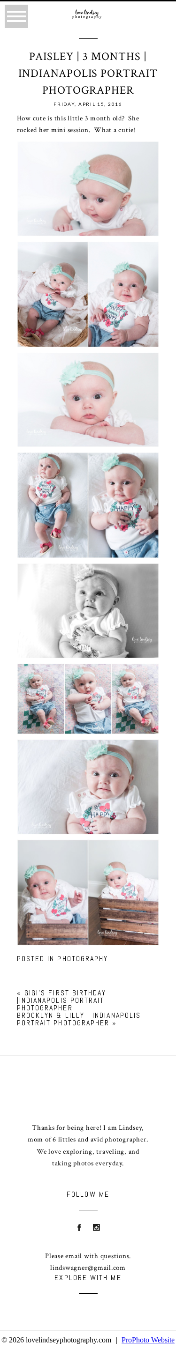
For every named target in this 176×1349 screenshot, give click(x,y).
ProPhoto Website (148, 1340)
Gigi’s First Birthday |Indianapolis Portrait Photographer (62, 1000)
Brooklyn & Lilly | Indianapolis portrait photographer (79, 1019)
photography (82, 959)
